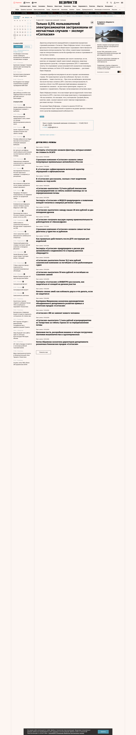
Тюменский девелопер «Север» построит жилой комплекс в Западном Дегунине (21, 246)
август (27, 17)
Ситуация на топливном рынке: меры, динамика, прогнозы (102, 16)
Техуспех (114, 9)
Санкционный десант (20, 284)
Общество (100, 6)
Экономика (41, 6)
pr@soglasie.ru (53, 127)
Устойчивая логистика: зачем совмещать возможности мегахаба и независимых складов (21, 56)
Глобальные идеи (25, 6)
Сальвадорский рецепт (20, 290)
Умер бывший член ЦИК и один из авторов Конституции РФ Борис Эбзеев (21, 335)
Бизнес (34, 6)
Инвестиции (58, 6)
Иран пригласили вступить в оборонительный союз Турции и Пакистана (22, 355)
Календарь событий (16, 17)
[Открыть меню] (122, 3)
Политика (92, 6)
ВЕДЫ (17, 9)
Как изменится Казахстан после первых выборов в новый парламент (21, 185)
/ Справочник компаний (51, 20)
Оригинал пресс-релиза (47, 135)
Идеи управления (39, 9)
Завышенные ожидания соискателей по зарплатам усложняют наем (22, 163)
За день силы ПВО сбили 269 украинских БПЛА (21, 363)
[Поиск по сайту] (111, 3)
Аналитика (64, 9)
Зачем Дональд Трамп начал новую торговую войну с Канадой (20, 256)
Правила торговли (26, 9)
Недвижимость (82, 6)
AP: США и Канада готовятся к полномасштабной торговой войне (22, 346)
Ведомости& (55, 9)
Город (48, 9)
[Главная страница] (68, 2)
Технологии (67, 6)
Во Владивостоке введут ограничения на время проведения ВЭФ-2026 (21, 83)
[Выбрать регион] (107, 3)
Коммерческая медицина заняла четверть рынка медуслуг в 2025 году (21, 206)
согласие (55, 732)
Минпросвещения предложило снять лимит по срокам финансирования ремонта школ (22, 120)
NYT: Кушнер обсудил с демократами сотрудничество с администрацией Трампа (21, 324)
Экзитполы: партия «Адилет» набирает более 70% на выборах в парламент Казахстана (22, 304)
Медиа (75, 6)
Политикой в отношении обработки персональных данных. (66, 733)
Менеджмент (109, 6)
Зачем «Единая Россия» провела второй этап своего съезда (21, 131)
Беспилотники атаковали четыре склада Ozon (21, 75)
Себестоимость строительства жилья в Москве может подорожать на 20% (22, 225)
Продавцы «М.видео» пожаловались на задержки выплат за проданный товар (22, 195)
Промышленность (87, 9)
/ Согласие (62, 20)
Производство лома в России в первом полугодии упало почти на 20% (22, 215)
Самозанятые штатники (21, 295)
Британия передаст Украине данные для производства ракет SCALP (22, 67)
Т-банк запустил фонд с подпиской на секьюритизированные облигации (21, 268)
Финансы (50, 6)
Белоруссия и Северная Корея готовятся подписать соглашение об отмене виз (22, 314)
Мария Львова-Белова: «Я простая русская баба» (21, 277)
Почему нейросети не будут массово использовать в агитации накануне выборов (22, 141)
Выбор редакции (41, 16)
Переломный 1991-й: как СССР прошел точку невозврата (65, 16)
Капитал (71, 9)
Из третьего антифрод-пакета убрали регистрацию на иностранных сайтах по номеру (22, 153)
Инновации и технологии (102, 9)
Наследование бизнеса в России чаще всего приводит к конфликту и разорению (21, 173)
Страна (78, 9)
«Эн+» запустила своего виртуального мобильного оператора (22, 235)
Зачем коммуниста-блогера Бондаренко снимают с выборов (22, 109)
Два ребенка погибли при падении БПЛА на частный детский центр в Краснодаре (22, 95)
